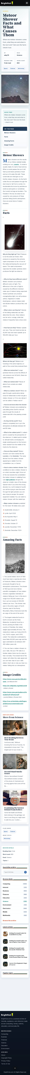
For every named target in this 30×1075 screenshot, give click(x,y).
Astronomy (21, 68)
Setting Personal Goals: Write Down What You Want (18, 956)
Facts (6, 137)
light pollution (10, 480)
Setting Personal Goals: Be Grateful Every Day (17, 934)
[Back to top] (15, 1068)
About (3, 1055)
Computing (15, 884)
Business (15, 891)
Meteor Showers (9, 133)
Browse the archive (9, 920)
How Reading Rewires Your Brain (14, 739)
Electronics (15, 908)
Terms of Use (5, 1064)
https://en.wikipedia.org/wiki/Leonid (15, 686)
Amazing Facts (9, 141)
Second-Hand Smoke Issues (13, 772)
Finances (15, 894)
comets (16, 164)
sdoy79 (6, 55)
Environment (15, 905)
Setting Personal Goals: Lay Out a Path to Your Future (18, 941)
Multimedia (15, 915)
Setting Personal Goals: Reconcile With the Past (16, 949)
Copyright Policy (6, 1058)
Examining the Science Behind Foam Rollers (14, 809)
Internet (15, 887)
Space (6, 68)
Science (5, 11)
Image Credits (9, 145)
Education (15, 898)
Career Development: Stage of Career (18, 964)
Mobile (15, 912)
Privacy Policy (5, 1061)
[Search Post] (25, 872)
